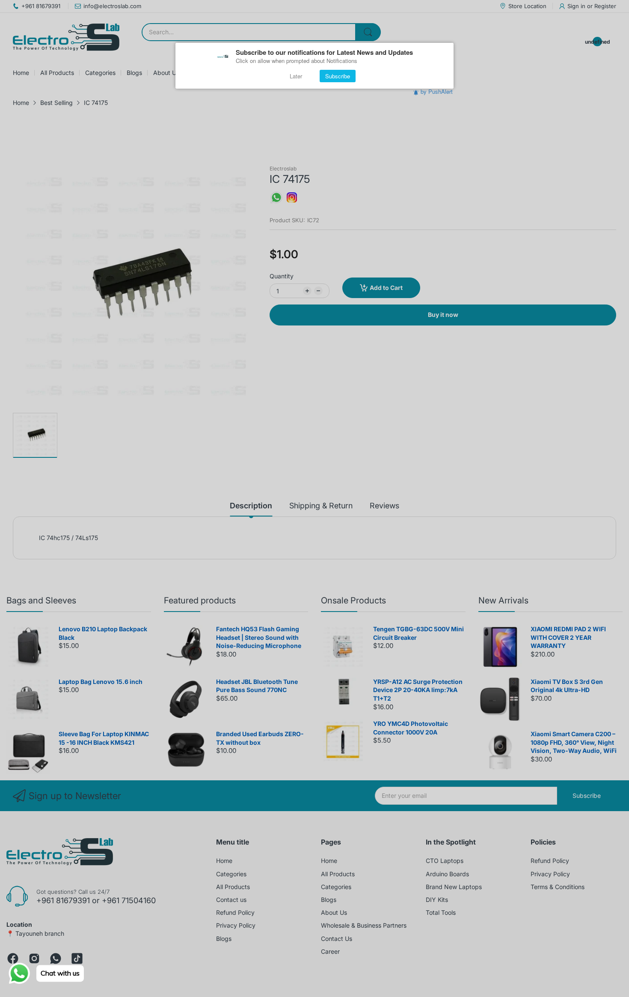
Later (296, 76)
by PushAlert (437, 91)
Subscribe (337, 76)
